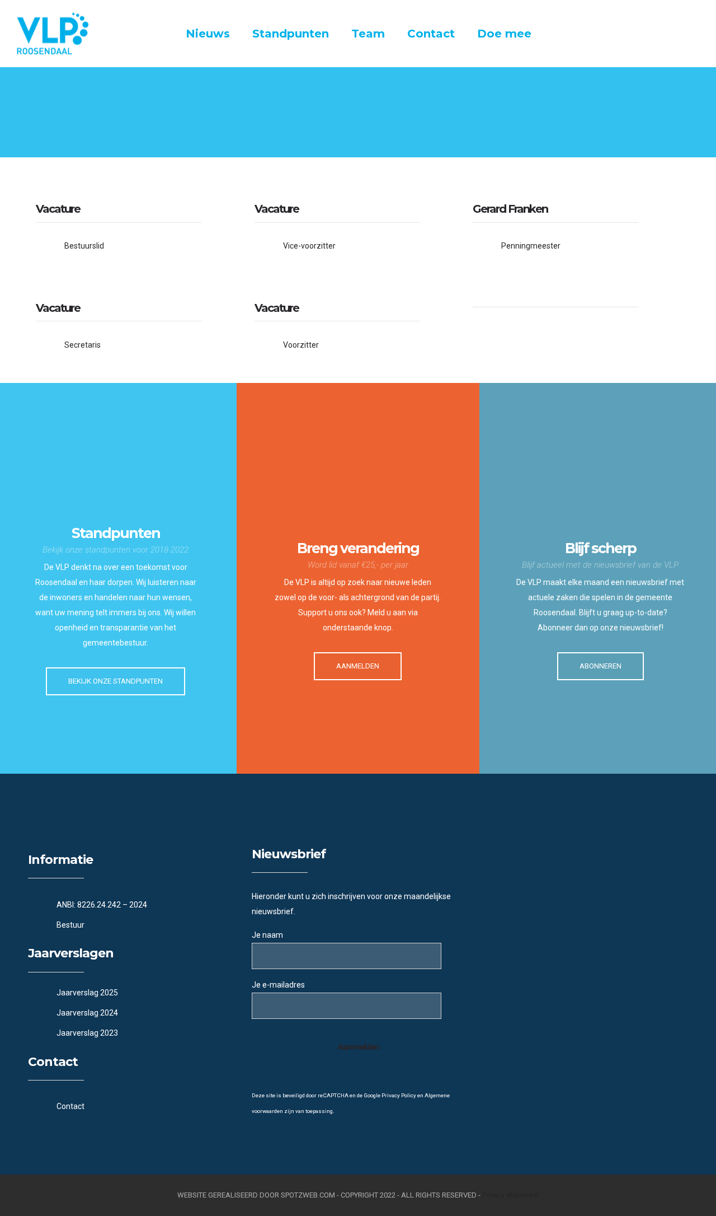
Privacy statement (510, 1195)
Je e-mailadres (278, 984)
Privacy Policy (398, 1095)
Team (368, 33)
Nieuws (208, 33)
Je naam (267, 934)
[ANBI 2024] (134, 905)
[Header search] (685, 35)
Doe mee (504, 33)
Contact (431, 33)
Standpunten (290, 33)
